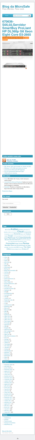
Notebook (6, 314)
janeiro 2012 (7, 396)
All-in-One (7, 229)
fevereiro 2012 (8, 394)
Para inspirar (7, 321)
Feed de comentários (9, 423)
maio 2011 (7, 409)
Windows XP (25, 249)
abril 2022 (6, 366)
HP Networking (8, 293)
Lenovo (6, 301)
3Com (5, 257)
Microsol (28, 239)
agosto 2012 (7, 384)
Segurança (7, 329)
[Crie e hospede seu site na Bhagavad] (17, 438)
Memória (7, 239)
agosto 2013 (7, 371)
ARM (24, 229)
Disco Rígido (7, 282)
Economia (17, 234)
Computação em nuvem (9, 234)
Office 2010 (7, 316)
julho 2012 (7, 386)
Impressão (7, 295)
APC (5, 264)
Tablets (6, 342)
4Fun (5, 259)
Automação (7, 267)
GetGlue (6, 236)
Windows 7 (7, 352)
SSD (17, 247)
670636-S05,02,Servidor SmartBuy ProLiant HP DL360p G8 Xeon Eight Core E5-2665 (17, 28)
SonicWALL (6, 247)
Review (26, 243)
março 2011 (7, 412)
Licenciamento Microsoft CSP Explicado (14, 170)
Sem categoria (8, 331)
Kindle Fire (14, 238)
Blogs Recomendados (10, 270)
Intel (5, 296)
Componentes (27, 232)
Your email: (5, 199)
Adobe (6, 260)
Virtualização (7, 350)
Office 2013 (7, 318)
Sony (5, 337)
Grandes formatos (9, 288)
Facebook (28, 234)
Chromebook (14, 232)
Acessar (6, 419)
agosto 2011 (7, 404)
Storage (6, 339)
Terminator (21, 247)
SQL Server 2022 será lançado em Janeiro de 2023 (17, 166)
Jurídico (6, 298)
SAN (5, 326)
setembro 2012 (8, 382)
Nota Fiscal (13, 241)
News (5, 313)
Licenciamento (25, 237)
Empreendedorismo (9, 283)
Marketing (6, 306)
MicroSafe (12, 239)
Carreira (6, 272)
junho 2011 (7, 407)
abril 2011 (6, 410)
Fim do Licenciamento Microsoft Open (14, 171)
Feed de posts (8, 421)
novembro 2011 (8, 399)
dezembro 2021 (8, 369)
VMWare (8, 249)
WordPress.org (8, 424)
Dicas (5, 280)
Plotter (25, 241)
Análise (14, 229)
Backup (6, 269)
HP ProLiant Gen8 (17, 236)
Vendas (6, 349)
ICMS (5, 238)
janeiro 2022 (7, 368)
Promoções (10, 243)
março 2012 (7, 392)
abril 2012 (6, 391)
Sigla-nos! (6, 334)
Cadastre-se (7, 418)
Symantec (6, 341)
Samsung (6, 324)
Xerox (5, 359)
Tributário (6, 347)
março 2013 (7, 374)
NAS (5, 311)
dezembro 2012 (8, 378)
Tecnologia (7, 344)
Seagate (6, 328)
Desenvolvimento (8, 278)
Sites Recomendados (9, 336)
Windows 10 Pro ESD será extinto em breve (15, 168)
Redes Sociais (19, 243)
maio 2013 (7, 373)
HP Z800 (29, 236)
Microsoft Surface (23, 239)
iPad (9, 237)
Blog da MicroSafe (16, 6)
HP (5, 292)
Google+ (11, 236)
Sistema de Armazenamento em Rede (20, 245)
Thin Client (27, 247)
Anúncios (20, 229)
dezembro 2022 (8, 364)
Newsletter (7, 187)
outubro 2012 (7, 381)
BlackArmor (28, 229)
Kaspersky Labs (8, 300)
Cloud (20, 231)
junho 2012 (7, 387)
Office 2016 (7, 319)
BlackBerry (6, 232)
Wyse (5, 357)
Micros (6, 308)
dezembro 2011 (8, 397)
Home (6, 15)
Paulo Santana (19, 38)
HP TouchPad (24, 236)
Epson (6, 285)
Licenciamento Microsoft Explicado (13, 182)
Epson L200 (23, 234)
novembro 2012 (8, 379)
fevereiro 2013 (8, 376)
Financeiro (7, 287)
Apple (5, 265)
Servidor (7, 245)
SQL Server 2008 (12, 247)
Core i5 (6, 274)
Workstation (7, 355)
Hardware (6, 290)
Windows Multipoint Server (16, 249)
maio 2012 (7, 389)
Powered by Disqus (7, 191)
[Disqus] (17, 91)
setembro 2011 (8, 402)
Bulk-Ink (10, 232)
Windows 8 (7, 354)
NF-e (9, 241)
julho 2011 (7, 405)
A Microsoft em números (10, 173)
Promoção (7, 323)
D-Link (6, 277)
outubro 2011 (7, 400)
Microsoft (17, 239)
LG (5, 303)
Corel (5, 275)
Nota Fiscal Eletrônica (19, 241)
